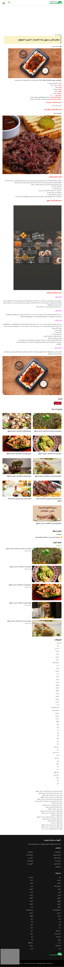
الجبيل (57, 660)
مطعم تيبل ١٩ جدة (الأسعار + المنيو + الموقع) (50, 454)
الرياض (57, 682)
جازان (57, 739)
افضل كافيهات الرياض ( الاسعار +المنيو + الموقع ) (51, 811)
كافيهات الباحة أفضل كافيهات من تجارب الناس (52, 829)
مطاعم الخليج (57, 864)
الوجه (57, 724)
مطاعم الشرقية (57, 858)
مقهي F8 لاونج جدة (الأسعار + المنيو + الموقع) (20, 603)
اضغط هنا (32, 97)
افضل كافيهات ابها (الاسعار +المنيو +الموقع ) (52, 819)
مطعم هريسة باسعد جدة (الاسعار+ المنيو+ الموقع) (48, 476)
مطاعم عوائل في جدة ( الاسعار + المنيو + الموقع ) (51, 797)
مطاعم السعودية (57, 855)
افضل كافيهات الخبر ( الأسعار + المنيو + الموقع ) (51, 827)
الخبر (58, 665)
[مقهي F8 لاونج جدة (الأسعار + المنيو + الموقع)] (47, 610)
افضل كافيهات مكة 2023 (56, 815)
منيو (58, 781)
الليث (57, 705)
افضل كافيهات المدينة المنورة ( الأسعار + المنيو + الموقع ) (49, 817)
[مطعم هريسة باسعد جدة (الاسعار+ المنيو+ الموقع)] (47, 628)
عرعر (58, 769)
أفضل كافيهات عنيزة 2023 (56, 823)
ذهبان (57, 755)
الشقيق (57, 685)
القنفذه (57, 702)
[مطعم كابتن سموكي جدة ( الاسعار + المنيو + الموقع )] (32, 63)
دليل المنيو (30, 852)
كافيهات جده (30, 864)
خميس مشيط (56, 753)
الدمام (57, 677)
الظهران (57, 691)
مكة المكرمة (56, 775)
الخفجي (57, 671)
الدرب (57, 674)
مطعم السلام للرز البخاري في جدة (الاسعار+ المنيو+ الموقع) (49, 500)
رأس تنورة (56, 758)
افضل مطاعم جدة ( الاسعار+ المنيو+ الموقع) (52, 795)
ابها (58, 646)
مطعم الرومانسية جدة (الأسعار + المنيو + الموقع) (49, 523)
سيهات (57, 764)
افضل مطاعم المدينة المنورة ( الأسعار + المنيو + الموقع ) (49, 799)
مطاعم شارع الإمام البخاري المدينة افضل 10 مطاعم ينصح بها (48, 801)
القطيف (57, 699)
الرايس (57, 680)
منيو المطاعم (58, 852)
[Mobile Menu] (4, 3)
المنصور (57, 713)
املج (58, 727)
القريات (57, 694)
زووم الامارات (30, 861)
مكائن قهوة (56, 772)
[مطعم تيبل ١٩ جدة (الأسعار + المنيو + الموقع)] (47, 574)
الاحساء (57, 651)
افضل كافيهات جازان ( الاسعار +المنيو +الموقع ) (51, 825)
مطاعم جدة (57, 403)
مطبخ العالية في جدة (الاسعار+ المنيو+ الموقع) (19, 431)
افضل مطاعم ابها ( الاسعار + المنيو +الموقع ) (52, 805)
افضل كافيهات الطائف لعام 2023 (55, 821)
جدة (58, 741)
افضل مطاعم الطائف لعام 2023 (55, 809)
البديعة (57, 657)
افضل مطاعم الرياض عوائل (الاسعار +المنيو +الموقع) (50, 793)
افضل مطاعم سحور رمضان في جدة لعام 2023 (19, 499)
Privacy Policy (19, 963)
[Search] (9, 2)
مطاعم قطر (58, 867)
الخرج (57, 668)
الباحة (57, 654)
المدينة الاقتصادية (55, 708)
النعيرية (57, 716)
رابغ (58, 761)
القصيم (57, 696)
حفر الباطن (56, 747)
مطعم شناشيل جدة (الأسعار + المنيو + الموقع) (19, 476)
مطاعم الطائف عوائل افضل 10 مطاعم (53, 807)
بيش (58, 730)
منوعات (57, 778)
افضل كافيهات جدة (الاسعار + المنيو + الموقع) (52, 813)
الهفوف (57, 722)
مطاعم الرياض (29, 855)
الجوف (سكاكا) (56, 663)
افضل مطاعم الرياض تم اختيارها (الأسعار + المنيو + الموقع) (49, 791)
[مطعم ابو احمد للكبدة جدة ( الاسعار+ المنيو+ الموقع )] (47, 556)
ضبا (58, 767)
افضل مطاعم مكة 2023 (57, 803)
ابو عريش (57, 649)
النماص (57, 719)
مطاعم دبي (30, 858)
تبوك (58, 733)
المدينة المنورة (55, 710)
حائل (58, 744)
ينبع (58, 784)
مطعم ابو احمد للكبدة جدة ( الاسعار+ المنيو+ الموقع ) (48, 431)
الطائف (57, 688)
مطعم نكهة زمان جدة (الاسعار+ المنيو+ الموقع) (19, 454)
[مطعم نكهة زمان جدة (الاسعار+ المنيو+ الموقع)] (47, 592)
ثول (58, 736)
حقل (58, 750)
